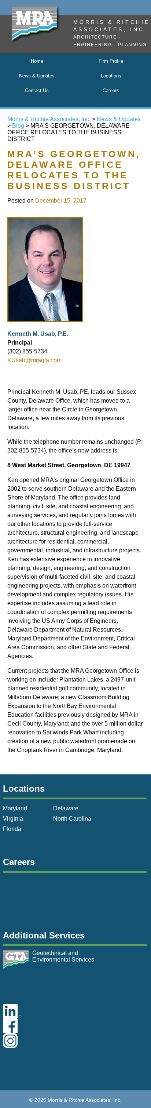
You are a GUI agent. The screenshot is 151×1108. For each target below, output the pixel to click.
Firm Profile (111, 61)
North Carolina (72, 818)
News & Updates (37, 76)
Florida (12, 829)
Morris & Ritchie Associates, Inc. (49, 119)
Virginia (13, 818)
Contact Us (37, 90)
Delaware (65, 808)
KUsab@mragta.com (34, 360)
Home (37, 61)
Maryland (15, 808)
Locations (111, 76)
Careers (111, 90)
